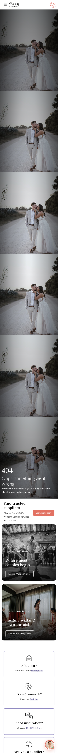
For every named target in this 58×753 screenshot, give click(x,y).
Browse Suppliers (43, 513)
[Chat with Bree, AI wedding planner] (49, 744)
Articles (34, 699)
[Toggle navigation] (5, 5)
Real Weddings (33, 727)
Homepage (37, 670)
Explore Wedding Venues (19, 574)
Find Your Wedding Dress (19, 633)
